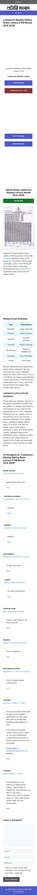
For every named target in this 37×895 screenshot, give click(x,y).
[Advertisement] (18, 47)
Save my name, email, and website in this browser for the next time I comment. (18, 870)
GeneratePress (18, 892)
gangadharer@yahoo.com (17, 751)
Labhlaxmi (7, 258)
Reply (8, 487)
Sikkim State (24, 269)
